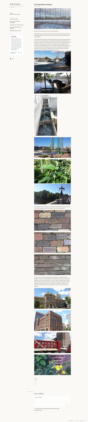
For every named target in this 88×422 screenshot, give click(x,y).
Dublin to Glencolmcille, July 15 (15, 30)
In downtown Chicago (38, 410)
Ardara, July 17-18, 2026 (14, 18)
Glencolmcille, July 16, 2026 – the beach (16, 24)
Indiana (31, 391)
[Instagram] (12, 58)
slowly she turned (15, 4)
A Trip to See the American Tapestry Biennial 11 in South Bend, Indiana (47, 408)
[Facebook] (10, 58)
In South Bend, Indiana (43, 4)
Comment (67, 404)
